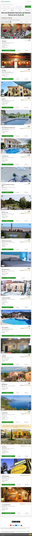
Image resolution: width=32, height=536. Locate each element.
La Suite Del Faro (5, 156)
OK (30, 534)
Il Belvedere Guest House (7, 241)
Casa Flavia (4, 446)
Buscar (28, 6)
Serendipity (4, 70)
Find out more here (9, 534)
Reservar (8, 107)
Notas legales (18, 531)
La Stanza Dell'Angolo (6, 298)
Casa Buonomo (5, 412)
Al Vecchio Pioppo (5, 476)
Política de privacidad (22, 531)
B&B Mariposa (4, 384)
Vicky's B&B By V (5, 327)
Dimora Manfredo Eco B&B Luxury (8, 127)
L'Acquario (4, 355)
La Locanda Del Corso (6, 504)
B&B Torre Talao (5, 212)
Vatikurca (3, 99)
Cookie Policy (27, 531)
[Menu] (30, 1)
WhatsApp (27, 50)
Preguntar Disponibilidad (8, 50)
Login (29, 1)
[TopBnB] (10, 22)
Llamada (19, 50)
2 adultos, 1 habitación (19, 6)
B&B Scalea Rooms (5, 269)
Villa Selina (4, 41)
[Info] (8, 21)
